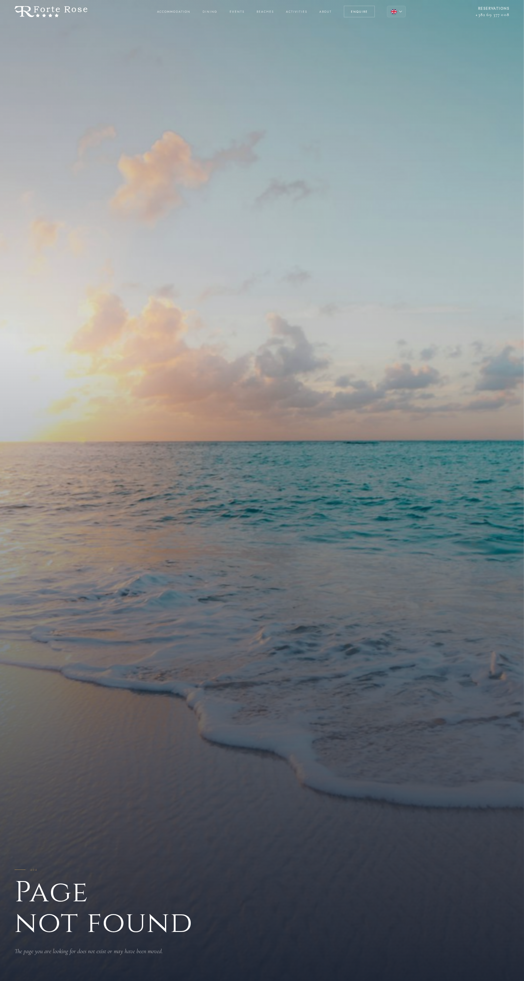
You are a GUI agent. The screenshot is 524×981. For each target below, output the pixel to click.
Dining (210, 11)
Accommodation (174, 11)
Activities (296, 11)
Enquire (359, 11)
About (325, 11)
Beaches (265, 11)
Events (237, 11)
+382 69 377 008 (492, 14)
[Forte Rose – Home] (51, 11)
